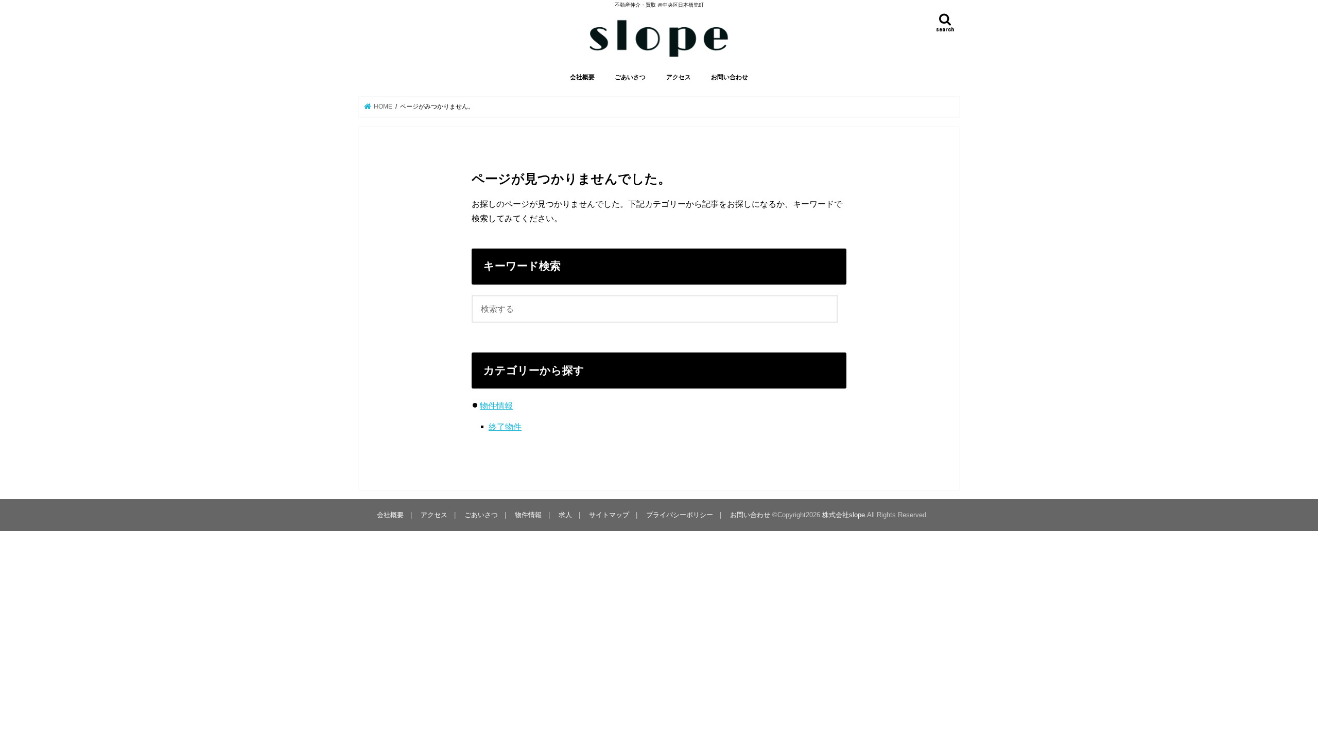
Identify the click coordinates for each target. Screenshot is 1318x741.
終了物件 (505, 426)
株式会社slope (843, 515)
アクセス (678, 77)
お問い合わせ (729, 77)
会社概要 (582, 77)
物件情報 (496, 405)
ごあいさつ (630, 77)
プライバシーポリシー (679, 515)
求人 (565, 515)
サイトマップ (609, 515)
